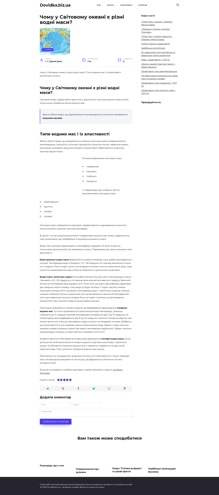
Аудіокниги (126, 5)
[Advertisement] (61, 174)
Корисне (142, 5)
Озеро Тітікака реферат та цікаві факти (127, 470)
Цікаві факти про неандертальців (159, 71)
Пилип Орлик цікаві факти (155, 44)
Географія (48, 49)
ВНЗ (99, 5)
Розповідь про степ (52, 465)
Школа (110, 5)
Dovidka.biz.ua (55, 5)
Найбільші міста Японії (153, 48)
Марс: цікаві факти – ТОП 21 (155, 60)
